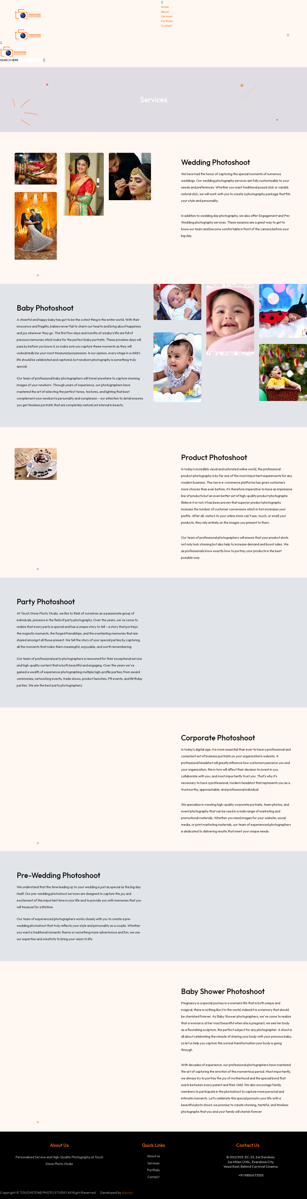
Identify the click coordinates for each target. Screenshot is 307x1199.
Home (165, 7)
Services (166, 16)
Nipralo (127, 1192)
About (165, 12)
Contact (166, 26)
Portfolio (167, 21)
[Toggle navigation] (289, 31)
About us (153, 1156)
